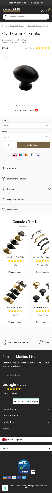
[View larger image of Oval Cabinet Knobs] (26, 78)
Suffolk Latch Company (18, 485)
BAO (26, 487)
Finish (5, 131)
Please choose (15, 272)
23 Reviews (29, 48)
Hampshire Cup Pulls (15, 307)
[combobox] (26, 439)
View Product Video (24, 110)
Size (4, 120)
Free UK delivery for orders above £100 (26, 2)
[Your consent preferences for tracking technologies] (5, 488)
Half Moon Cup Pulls (15, 257)
